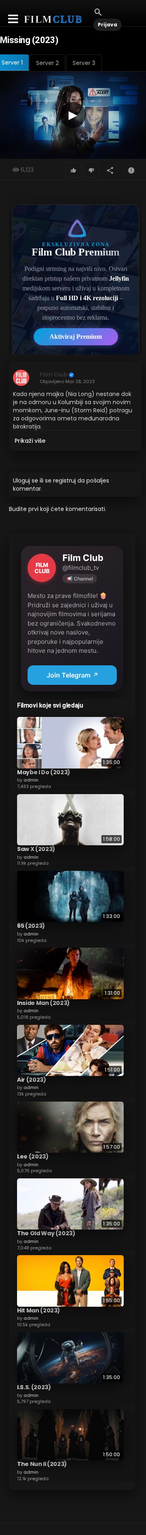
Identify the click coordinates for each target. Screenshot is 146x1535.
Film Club (54, 374)
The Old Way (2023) (46, 1233)
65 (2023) (31, 926)
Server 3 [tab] (84, 63)
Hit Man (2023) (38, 1310)
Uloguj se (25, 480)
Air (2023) (31, 1080)
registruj (64, 480)
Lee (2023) (33, 1156)
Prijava (107, 24)
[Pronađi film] (98, 12)
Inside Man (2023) (43, 1003)
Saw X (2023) (36, 849)
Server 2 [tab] (47, 63)
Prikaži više (30, 441)
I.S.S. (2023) (34, 1387)
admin (31, 780)
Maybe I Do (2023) (43, 772)
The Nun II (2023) (42, 1464)
